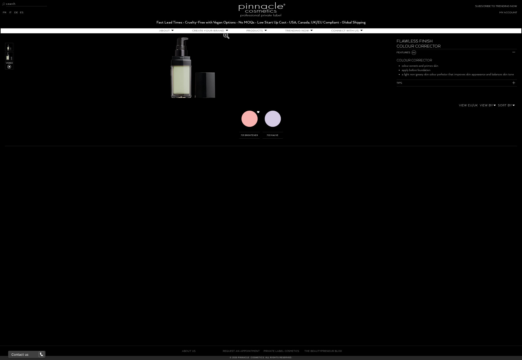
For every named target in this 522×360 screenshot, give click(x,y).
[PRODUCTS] (265, 30)
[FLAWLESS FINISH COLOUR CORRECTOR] (192, 67)
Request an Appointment (241, 351)
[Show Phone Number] (41, 354)
